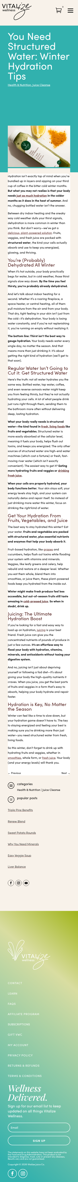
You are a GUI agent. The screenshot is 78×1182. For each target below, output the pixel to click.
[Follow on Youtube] (26, 883)
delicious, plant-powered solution (30, 233)
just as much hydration (32, 195)
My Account (18, 1045)
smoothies (14, 758)
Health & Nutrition (19, 85)
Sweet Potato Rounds (22, 833)
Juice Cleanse (41, 85)
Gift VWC (15, 1034)
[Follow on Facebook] (11, 883)
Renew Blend (16, 821)
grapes (48, 549)
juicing (41, 630)
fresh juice (49, 758)
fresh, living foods (53, 426)
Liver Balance (17, 866)
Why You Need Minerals (23, 844)
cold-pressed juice (35, 601)
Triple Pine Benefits (20, 810)
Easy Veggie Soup (19, 855)
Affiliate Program (23, 1014)
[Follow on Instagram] (18, 883)
